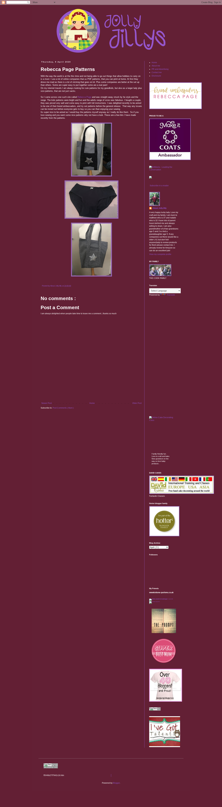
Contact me (157, 72)
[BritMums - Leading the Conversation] (163, 170)
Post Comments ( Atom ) (63, 408)
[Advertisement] (91, 393)
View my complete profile (160, 254)
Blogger (116, 783)
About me (156, 66)
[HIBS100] (154, 601)
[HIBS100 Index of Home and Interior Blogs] (162, 599)
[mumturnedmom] (164, 632)
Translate (171, 295)
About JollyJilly (159, 208)
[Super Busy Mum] (164, 662)
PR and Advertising (160, 69)
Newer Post (46, 403)
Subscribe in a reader (159, 185)
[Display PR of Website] (51, 768)
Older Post (137, 403)
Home (92, 403)
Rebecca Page (84, 97)
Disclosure (156, 76)
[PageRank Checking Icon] (155, 710)
